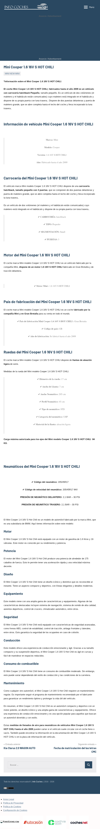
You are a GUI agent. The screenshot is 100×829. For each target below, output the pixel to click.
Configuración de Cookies (15, 810)
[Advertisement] (50, 37)
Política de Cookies (12, 807)
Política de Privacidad (13, 803)
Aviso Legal (8, 799)
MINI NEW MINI (12, 74)
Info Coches (37, 781)
